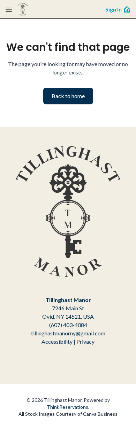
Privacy (85, 341)
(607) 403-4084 (68, 324)
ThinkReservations (67, 407)
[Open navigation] (8, 9)
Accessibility (57, 341)
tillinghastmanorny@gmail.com (68, 333)
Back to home (68, 96)
